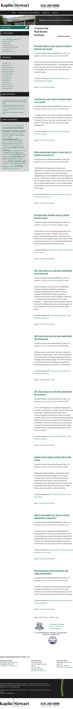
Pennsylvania (9, 154)
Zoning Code (6, 168)
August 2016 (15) (7, 73)
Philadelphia (16, 154)
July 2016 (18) (6, 76)
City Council (9, 125)
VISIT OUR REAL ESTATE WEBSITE (29, 12)
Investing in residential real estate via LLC (13, 113)
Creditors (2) (6, 43)
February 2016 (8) (7, 86)
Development (10, 139)
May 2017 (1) (6, 63)
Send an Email (64, 36)
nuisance (21, 152)
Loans (21, 150)
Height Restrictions (18, 143)
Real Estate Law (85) (8, 51)
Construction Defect (18, 133)
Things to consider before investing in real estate (13, 109)
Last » (57, 617)
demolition (9, 136)
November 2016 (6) (8, 67)
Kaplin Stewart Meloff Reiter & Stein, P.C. (17, 690)
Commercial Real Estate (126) (11, 39)
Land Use (6, 147)
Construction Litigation (8, 135)
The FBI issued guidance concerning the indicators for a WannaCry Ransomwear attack (14, 101)
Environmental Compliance (16, 141)
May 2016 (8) (6, 80)
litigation (17, 150)
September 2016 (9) (8, 71)
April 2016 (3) (6, 82)
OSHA (3, 154)
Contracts (4, 136)
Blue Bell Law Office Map (38, 671)
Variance (12, 166)
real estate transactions (8, 163)
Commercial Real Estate (49, 56)
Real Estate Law (17, 161)
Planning (23, 154)
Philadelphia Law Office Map (8, 666)
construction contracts (7, 133)
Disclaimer (43, 690)
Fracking (11, 143)
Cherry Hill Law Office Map (64, 667)
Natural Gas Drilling (12, 152)
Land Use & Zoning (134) (9, 47)
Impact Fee (20, 145)
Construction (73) (7, 41)
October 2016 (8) (7, 69)
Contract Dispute (19, 135)
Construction (17, 131)
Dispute (21, 140)
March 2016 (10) (7, 84)
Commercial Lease (18, 125)
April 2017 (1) (6, 65)
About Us (46, 12)
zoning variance (14, 168)
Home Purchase (13, 145)
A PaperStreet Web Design (7, 693)
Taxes (8, 166)
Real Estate (15, 156)
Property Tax (6, 157)
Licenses (12, 150)
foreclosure (5, 143)
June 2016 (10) (7, 78)
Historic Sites (5, 145)
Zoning (19, 165)
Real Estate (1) (6, 49)
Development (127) (8, 45)
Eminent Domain (6, 141)
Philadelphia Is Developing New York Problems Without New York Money (13, 105)
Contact (55, 12)
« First (45, 617)
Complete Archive (7, 88)
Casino (4, 125)
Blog (13, 12)
